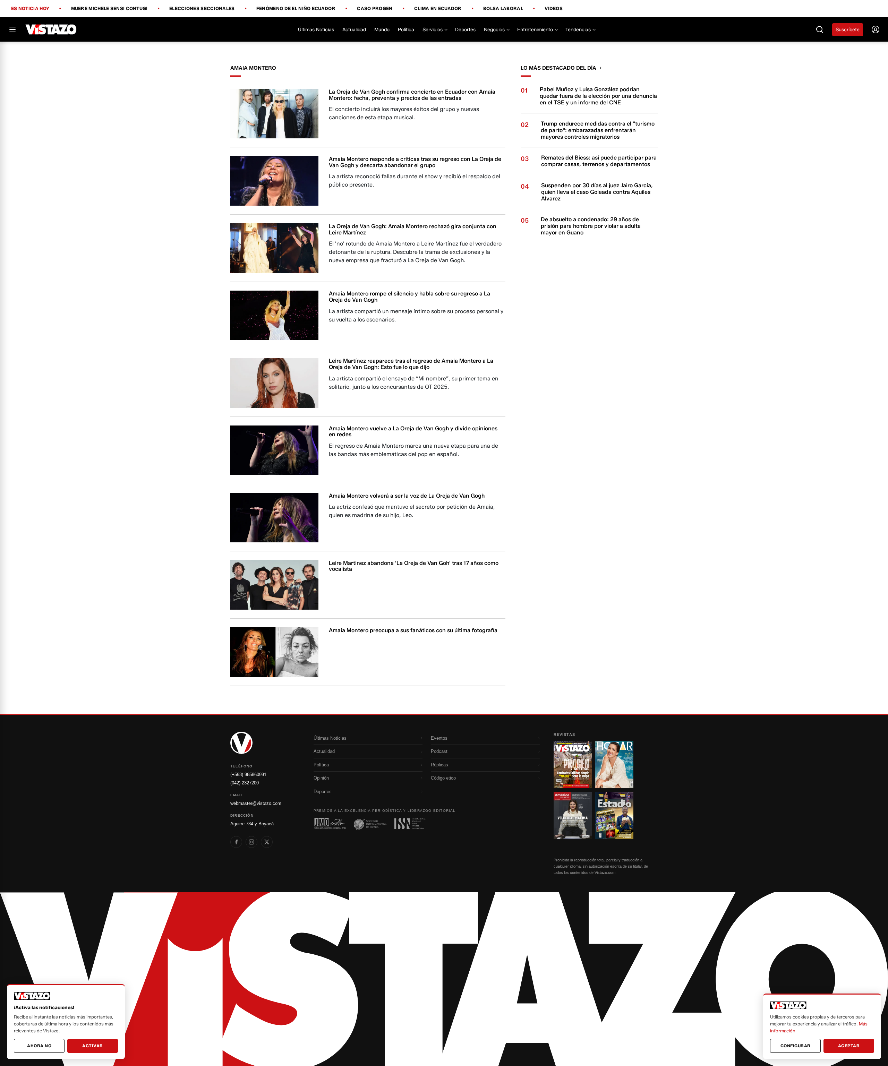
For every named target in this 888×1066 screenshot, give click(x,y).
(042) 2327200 (244, 782)
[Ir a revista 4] (614, 815)
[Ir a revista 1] (573, 764)
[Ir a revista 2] (614, 764)
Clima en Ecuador (438, 8)
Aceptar (849, 1045)
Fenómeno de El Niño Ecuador (295, 8)
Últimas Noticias (316, 30)
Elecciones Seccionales (202, 8)
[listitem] (236, 842)
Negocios (494, 30)
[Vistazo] (51, 29)
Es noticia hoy (30, 8)
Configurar (795, 1045)
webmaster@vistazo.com (255, 803)
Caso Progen (374, 8)
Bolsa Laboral (503, 8)
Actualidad (354, 30)
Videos (554, 8)
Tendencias (578, 30)
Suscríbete (848, 30)
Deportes (465, 30)
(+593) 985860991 (248, 774)
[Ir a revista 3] (573, 815)
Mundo (382, 30)
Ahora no (39, 1045)
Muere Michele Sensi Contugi (109, 8)
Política (406, 30)
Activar (92, 1045)
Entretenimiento (535, 30)
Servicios (432, 30)
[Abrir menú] (12, 29)
